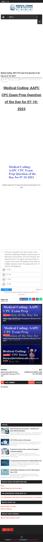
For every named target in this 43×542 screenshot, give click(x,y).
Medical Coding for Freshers (8, 506)
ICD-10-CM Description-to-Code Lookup (20, 440)
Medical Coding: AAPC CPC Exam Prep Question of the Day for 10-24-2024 (22, 319)
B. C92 (8, 274)
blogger (31, 382)
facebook (38, 382)
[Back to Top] (22, 537)
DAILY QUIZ (4, 82)
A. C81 (8, 269)
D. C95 (8, 284)
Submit (6, 289)
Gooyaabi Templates (32, 540)
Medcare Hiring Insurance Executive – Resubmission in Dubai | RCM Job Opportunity (24, 430)
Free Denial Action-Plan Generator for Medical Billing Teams (26, 461)
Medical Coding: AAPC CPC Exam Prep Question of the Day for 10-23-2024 (22, 339)
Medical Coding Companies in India (10, 518)
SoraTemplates (15, 540)
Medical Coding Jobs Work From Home (11, 488)
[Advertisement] (21, 49)
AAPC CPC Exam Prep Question (30, 80)
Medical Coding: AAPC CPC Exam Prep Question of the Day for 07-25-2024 (21, 359)
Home (2, 486)
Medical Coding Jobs (6, 509)
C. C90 (8, 279)
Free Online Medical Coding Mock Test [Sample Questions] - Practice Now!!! (21, 497)
